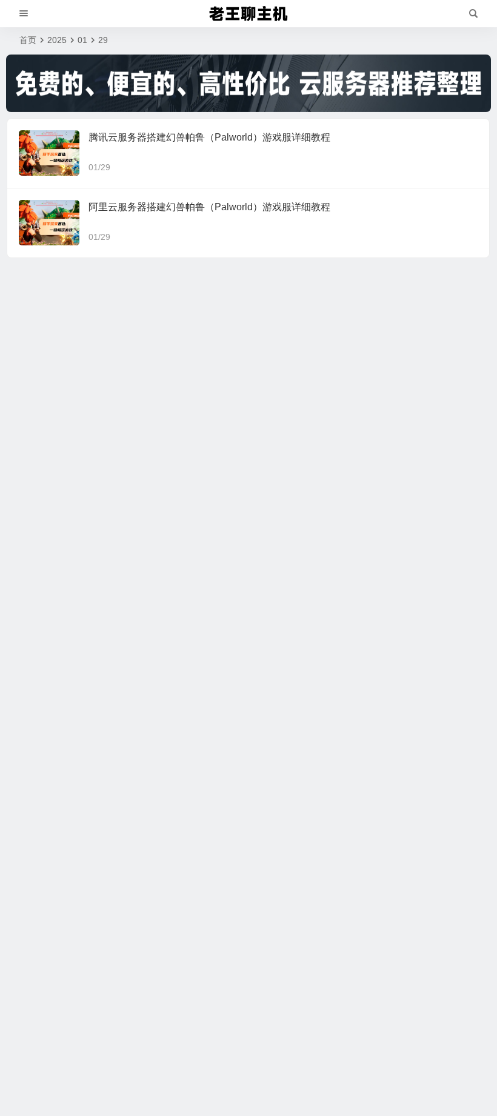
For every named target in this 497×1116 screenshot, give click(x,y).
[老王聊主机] (248, 14)
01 (82, 40)
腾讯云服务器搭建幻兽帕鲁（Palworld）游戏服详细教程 (209, 137)
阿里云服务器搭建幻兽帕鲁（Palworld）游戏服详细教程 (209, 207)
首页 (27, 40)
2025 (57, 40)
